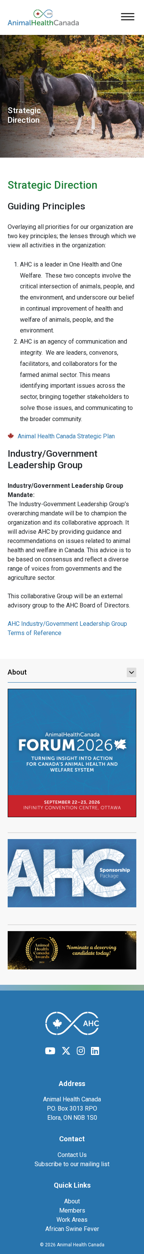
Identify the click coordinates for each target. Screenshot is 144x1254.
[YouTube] (50, 1051)
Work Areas (72, 1219)
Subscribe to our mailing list (72, 1164)
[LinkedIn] (95, 1051)
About (17, 672)
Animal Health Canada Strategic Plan (66, 436)
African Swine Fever (72, 1229)
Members (72, 1210)
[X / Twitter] (66, 1051)
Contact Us (72, 1155)
